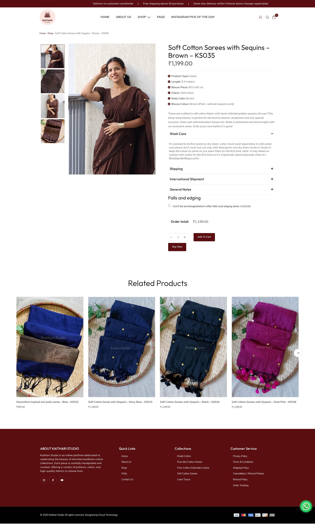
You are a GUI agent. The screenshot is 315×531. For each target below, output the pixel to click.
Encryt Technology (108, 515)
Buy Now (177, 247)
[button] (77, 314)
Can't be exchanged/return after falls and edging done (212, 206)
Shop (50, 33)
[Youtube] (62, 480)
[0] (274, 17)
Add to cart (204, 237)
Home (42, 33)
